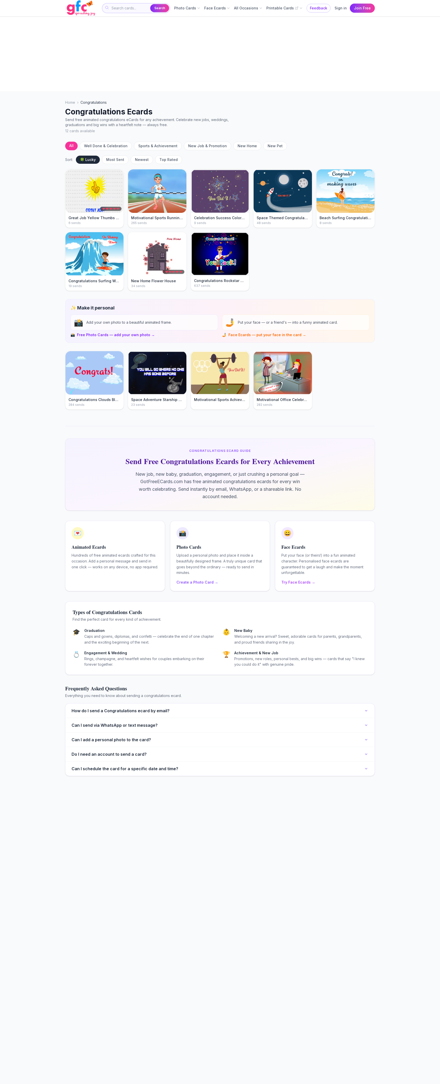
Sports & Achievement (157, 146)
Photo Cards (185, 8)
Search (159, 8)
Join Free (362, 8)
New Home (247, 146)
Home (70, 102)
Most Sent (115, 159)
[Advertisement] (218, 54)
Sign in (341, 8)
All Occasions (246, 8)
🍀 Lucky (88, 159)
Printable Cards (280, 8)
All (71, 145)
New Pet (275, 146)
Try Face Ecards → (298, 582)
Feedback (318, 8)
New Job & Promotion (207, 146)
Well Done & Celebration (106, 146)
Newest (142, 159)
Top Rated (168, 159)
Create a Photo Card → (197, 582)
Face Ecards (215, 8)
